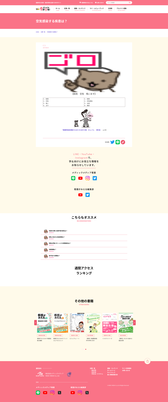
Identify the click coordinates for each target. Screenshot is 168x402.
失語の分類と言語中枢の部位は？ (58, 231)
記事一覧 (43, 32)
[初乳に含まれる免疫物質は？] (46, 239)
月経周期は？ (52, 249)
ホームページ (111, 370)
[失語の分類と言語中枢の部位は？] (46, 233)
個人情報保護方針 (112, 374)
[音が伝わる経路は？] (46, 258)
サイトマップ (111, 372)
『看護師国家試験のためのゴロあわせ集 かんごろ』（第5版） (82, 130)
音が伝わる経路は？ (54, 255)
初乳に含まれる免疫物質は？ (57, 237)
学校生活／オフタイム (97, 374)
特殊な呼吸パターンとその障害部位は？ (60, 243)
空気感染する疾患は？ (52, 32)
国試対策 (94, 370)
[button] (82, 349)
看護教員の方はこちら (87, 2)
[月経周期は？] (46, 252)
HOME (37, 32)
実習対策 (94, 372)
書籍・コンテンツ (112, 368)
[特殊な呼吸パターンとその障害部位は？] (46, 245)
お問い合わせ (100, 2)
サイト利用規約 (126, 368)
